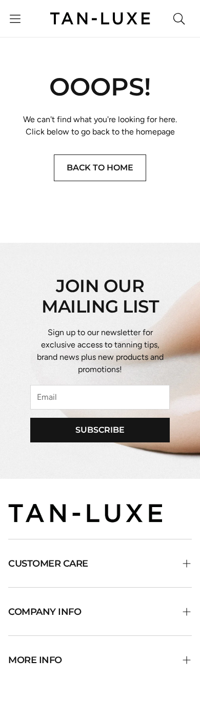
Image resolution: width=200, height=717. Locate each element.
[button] (15, 18)
